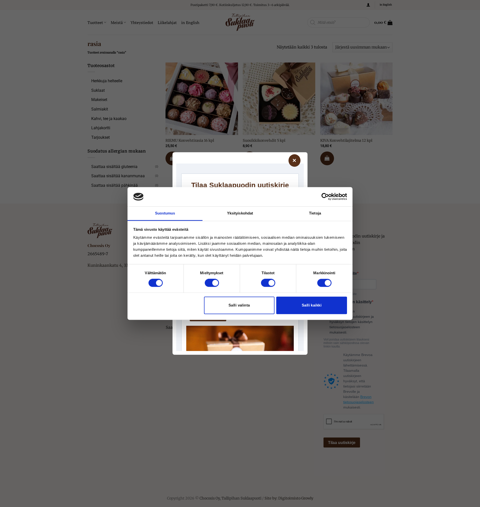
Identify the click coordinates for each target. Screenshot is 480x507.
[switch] (212, 283)
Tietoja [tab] (315, 213)
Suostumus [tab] (165, 213)
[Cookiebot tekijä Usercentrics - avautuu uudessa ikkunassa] (325, 196)
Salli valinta (239, 305)
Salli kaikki (312, 305)
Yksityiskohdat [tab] (240, 213)
